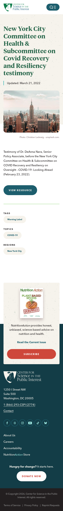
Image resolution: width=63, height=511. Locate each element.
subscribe (31, 354)
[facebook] (7, 422)
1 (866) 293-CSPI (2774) (19, 404)
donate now (31, 476)
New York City (14, 251)
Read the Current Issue (31, 342)
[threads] (14, 422)
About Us (9, 435)
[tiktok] (37, 422)
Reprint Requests (50, 505)
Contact (8, 410)
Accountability (13, 448)
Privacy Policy (31, 505)
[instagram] (22, 422)
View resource (20, 190)
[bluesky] (45, 422)
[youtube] (30, 422)
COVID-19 (12, 235)
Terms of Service (12, 505)
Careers (8, 441)
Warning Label (14, 219)
